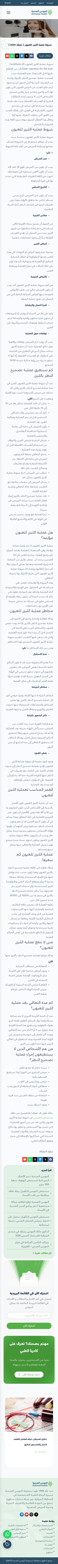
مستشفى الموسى (43, 1117)
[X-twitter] (36, 1514)
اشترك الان (29, 1326)
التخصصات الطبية (17, 1525)
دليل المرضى (20, 1533)
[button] (31, 56)
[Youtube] (27, 1514)
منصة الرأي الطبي (17, 1529)
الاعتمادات (48, 1537)
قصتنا (50, 1533)
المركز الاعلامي (46, 1529)
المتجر (33, 3)
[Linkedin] (22, 1514)
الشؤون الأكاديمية (17, 1537)
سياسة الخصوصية (44, 1541)
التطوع (41, 3)
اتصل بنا (24, 3)
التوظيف (49, 3)
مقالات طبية (41, 1253)
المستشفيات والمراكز (42, 1525)
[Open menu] (8, 12)
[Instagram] (31, 1514)
